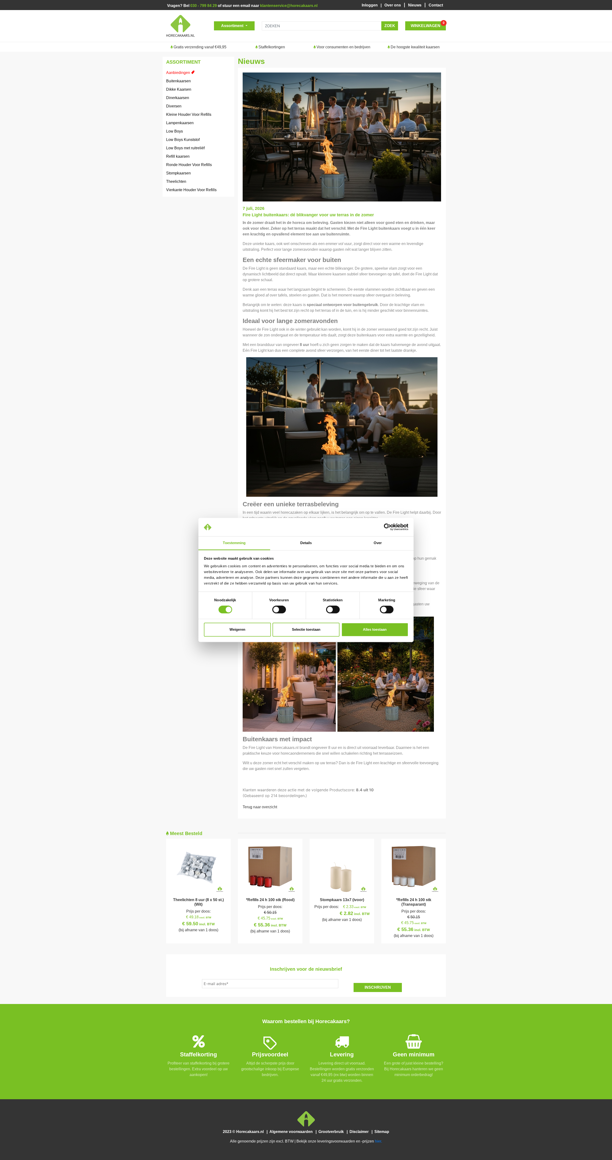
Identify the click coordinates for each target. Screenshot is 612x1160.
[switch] (279, 609)
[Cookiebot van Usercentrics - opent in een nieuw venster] (387, 527)
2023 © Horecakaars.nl (245, 1132)
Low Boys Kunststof (183, 140)
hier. (378, 1141)
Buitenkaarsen (178, 81)
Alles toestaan (375, 629)
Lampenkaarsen (180, 123)
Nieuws (415, 5)
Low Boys (174, 131)
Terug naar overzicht (260, 807)
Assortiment (232, 26)
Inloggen (371, 5)
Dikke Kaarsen (178, 89)
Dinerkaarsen (177, 98)
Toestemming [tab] (234, 543)
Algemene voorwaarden (292, 1132)
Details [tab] (306, 543)
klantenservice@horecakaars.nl (288, 6)
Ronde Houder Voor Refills (189, 165)
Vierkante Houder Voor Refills (191, 190)
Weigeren (237, 629)
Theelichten (176, 181)
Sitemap (381, 1132)
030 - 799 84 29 (203, 6)
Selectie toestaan (306, 629)
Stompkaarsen (178, 173)
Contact (436, 5)
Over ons (393, 5)
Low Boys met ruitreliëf (185, 148)
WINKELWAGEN (427, 24)
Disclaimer (360, 1132)
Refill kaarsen (178, 156)
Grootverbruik (332, 1132)
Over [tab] (378, 543)
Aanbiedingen (178, 73)
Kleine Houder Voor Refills (188, 114)
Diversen (173, 106)
